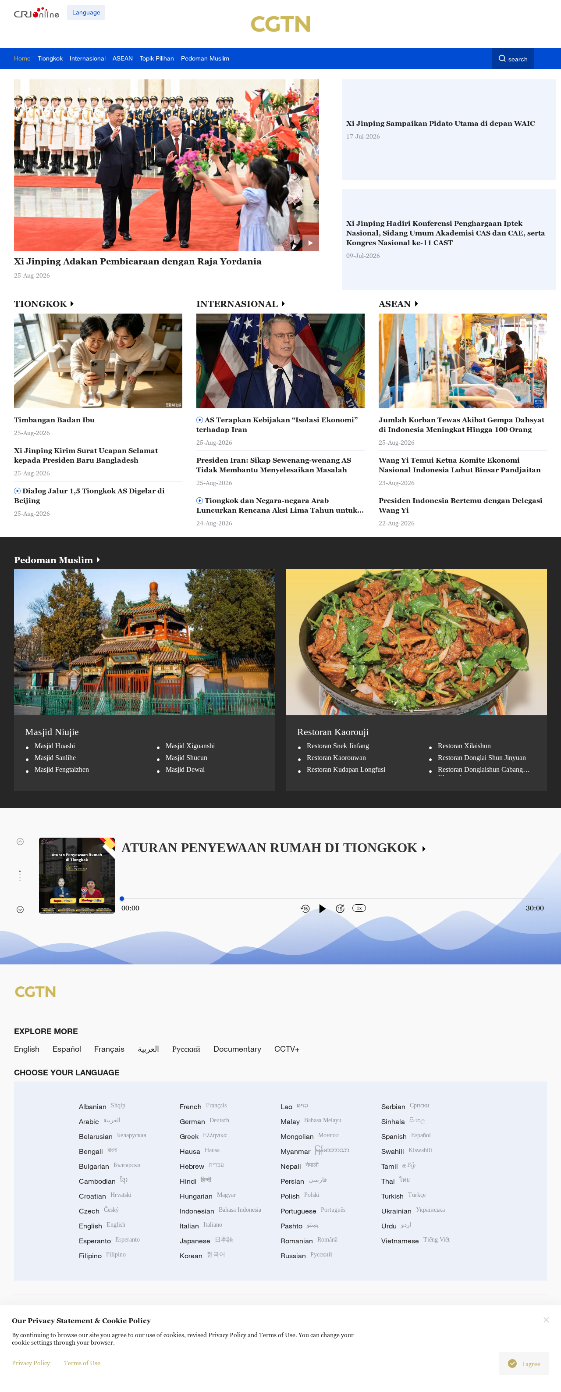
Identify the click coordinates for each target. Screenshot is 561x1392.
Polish (300, 1196)
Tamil (398, 1166)
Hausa (200, 1151)
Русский (186, 1048)
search (518, 59)
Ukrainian (413, 1210)
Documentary (237, 1048)
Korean (202, 1255)
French (203, 1106)
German (204, 1121)
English (26, 1048)
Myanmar (314, 1151)
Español (67, 1048)
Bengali (98, 1151)
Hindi (195, 1181)
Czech (99, 1210)
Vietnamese (415, 1240)
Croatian (105, 1196)
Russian (306, 1255)
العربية (148, 1048)
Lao (294, 1106)
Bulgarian (110, 1166)
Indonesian (220, 1210)
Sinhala (403, 1121)
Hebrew (202, 1166)
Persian (303, 1181)
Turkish (403, 1196)
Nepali (299, 1166)
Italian (201, 1225)
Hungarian (208, 1196)
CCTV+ (287, 1048)
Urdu (396, 1225)
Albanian (102, 1106)
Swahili (406, 1151)
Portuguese (312, 1210)
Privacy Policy (31, 1363)
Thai (395, 1181)
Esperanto (109, 1240)
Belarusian (112, 1136)
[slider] (122, 898)
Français (109, 1048)
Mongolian (309, 1136)
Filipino (102, 1255)
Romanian (308, 1240)
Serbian (405, 1106)
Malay (310, 1121)
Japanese (206, 1240)
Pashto (299, 1225)
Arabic (100, 1121)
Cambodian (103, 1181)
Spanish (406, 1136)
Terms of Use (82, 1363)
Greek (203, 1136)
